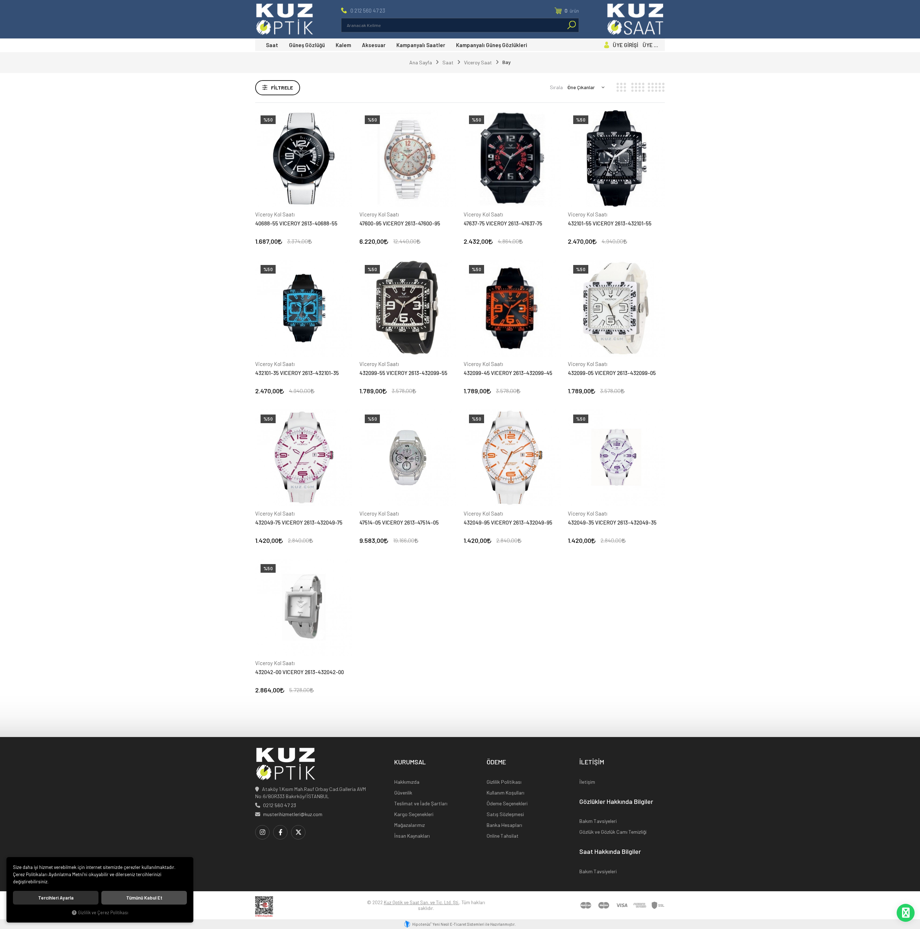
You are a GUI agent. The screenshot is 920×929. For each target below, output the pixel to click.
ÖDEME (496, 762)
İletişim (587, 782)
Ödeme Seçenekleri (507, 803)
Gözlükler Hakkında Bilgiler (616, 801)
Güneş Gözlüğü (307, 45)
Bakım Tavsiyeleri (598, 821)
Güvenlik (403, 793)
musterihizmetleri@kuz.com (292, 814)
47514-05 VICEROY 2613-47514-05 (399, 522)
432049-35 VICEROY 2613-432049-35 (612, 522)
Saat (272, 45)
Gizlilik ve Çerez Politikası (103, 912)
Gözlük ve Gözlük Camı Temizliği (613, 832)
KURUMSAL (410, 762)
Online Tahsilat (503, 836)
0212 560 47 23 (279, 805)
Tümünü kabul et (144, 898)
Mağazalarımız (409, 825)
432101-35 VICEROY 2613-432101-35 (297, 373)
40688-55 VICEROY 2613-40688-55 (296, 223)
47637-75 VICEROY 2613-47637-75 (503, 223)
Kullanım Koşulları (505, 793)
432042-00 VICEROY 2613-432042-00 (299, 672)
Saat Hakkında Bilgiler (610, 851)
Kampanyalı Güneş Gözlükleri (491, 45)
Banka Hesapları (504, 825)
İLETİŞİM (591, 762)
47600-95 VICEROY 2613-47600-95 (399, 223)
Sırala (556, 87)
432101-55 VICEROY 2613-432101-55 (610, 223)
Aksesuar (374, 45)
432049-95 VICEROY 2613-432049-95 (508, 522)
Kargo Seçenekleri (413, 814)
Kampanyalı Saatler (420, 45)
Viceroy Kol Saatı (275, 214)
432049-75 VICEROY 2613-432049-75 (298, 522)
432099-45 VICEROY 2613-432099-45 (508, 373)
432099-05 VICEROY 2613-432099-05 (612, 373)
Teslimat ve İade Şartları (420, 803)
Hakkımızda (406, 782)
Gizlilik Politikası (504, 782)
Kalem (343, 45)
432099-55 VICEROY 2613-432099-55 (403, 373)
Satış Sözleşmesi (505, 814)
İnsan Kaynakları (412, 836)
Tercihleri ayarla (56, 898)
